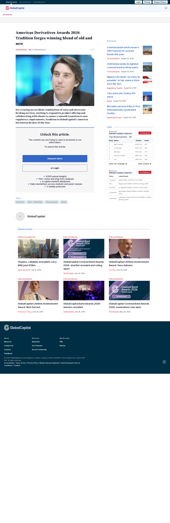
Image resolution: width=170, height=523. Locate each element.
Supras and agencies (27, 237)
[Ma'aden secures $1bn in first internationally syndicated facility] (147, 109)
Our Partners (37, 345)
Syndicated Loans (114, 117)
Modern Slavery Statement (49, 363)
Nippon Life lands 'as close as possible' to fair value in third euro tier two (123, 80)
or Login (55, 168)
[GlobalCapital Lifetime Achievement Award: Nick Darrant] (38, 290)
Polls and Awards (51, 202)
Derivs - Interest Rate (35, 202)
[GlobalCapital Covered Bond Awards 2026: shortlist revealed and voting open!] (83, 248)
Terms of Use (20, 363)
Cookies (17, 365)
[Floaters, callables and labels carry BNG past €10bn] (38, 248)
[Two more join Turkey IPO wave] (147, 96)
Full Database (145, 133)
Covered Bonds (113, 59)
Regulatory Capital (114, 88)
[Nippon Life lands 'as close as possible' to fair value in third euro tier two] (147, 80)
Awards (63, 202)
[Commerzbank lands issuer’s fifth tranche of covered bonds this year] (147, 50)
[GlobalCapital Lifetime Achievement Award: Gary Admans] (129, 248)
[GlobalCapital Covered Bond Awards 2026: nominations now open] (129, 290)
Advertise (36, 342)
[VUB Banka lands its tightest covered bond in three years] (147, 67)
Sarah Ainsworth (24, 270)
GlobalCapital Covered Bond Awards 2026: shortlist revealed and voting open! (83, 265)
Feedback (8, 353)
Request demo (55, 158)
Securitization (25, 2)
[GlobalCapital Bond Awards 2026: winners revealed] (83, 290)
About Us (7, 342)
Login (138, 2)
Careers (7, 349)
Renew (62, 345)
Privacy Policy (32, 363)
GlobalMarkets (39, 2)
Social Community (39, 349)
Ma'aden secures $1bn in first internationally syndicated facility (123, 110)
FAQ (61, 342)
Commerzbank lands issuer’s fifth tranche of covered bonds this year (123, 51)
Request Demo (160, 2)
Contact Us (8, 345)
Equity (109, 101)
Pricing (147, 2)
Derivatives (7, 14)
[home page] (15, 8)
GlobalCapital (11, 2)
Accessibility (9, 363)
